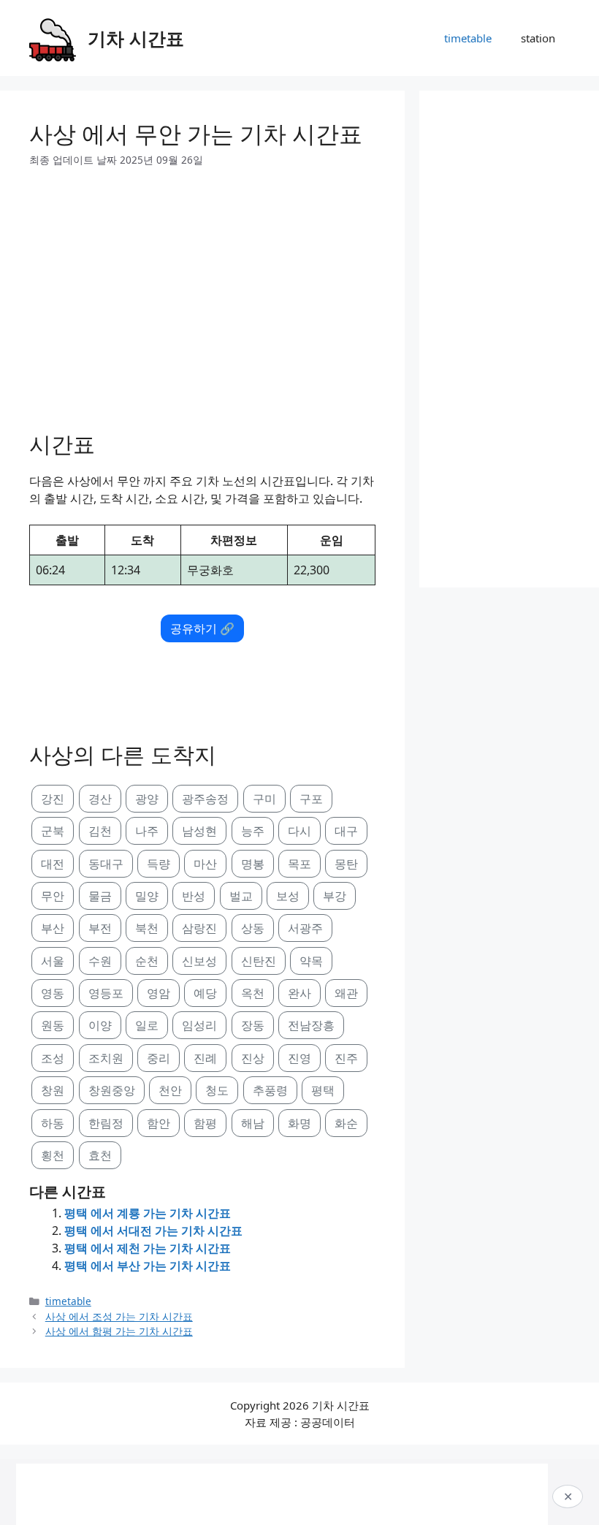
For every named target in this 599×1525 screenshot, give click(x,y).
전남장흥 (311, 1025)
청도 (217, 1090)
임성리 (199, 1025)
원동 (52, 1025)
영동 (52, 993)
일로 (147, 1025)
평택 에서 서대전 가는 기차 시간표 (153, 1230)
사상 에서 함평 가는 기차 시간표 (119, 1331)
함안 (158, 1123)
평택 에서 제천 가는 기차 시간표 (147, 1248)
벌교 (241, 896)
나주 (147, 831)
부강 (334, 896)
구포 (311, 799)
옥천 (252, 993)
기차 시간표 (136, 38)
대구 (346, 831)
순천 (147, 961)
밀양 (147, 896)
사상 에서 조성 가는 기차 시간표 (119, 1316)
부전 (100, 928)
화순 (346, 1123)
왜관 (346, 993)
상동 (252, 928)
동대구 (105, 864)
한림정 (105, 1123)
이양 (100, 1025)
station (538, 38)
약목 (311, 961)
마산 (205, 864)
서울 (52, 961)
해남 (252, 1123)
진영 (299, 1058)
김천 (100, 831)
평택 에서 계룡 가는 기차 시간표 (147, 1213)
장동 (252, 1025)
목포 (299, 864)
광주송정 (205, 799)
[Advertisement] (202, 293)
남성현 (199, 831)
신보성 (199, 961)
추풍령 (270, 1090)
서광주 (305, 928)
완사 (299, 993)
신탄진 (258, 961)
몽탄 (346, 864)
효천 (100, 1155)
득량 (158, 864)
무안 (52, 896)
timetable (468, 38)
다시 (299, 831)
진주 (346, 1058)
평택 (323, 1090)
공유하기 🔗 (202, 628)
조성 (52, 1058)
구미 (264, 799)
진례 (205, 1058)
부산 (52, 928)
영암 (158, 993)
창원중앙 (111, 1090)
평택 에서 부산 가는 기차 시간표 (147, 1266)
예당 (205, 993)
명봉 (252, 864)
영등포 (105, 993)
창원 (52, 1090)
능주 (252, 831)
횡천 (52, 1155)
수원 (100, 961)
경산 (100, 799)
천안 (170, 1090)
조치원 (105, 1058)
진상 (252, 1058)
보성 (288, 896)
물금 (100, 896)
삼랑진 (199, 928)
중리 (158, 1058)
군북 (52, 831)
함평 (205, 1123)
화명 (299, 1123)
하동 (52, 1123)
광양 (147, 799)
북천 (147, 928)
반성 (193, 896)
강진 (52, 799)
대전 (52, 864)
